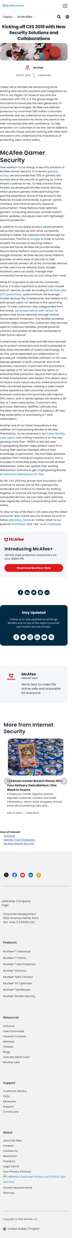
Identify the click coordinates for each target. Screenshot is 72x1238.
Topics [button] (8, 17)
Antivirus (9, 836)
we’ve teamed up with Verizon (34, 310)
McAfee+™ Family (14, 958)
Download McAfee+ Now (34, 568)
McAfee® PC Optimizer (17, 983)
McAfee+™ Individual (16, 951)
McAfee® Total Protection (19, 964)
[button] (67, 16)
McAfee (38, 67)
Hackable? (19, 524)
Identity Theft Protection (19, 840)
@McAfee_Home (19, 520)
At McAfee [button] (25, 17)
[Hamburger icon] (65, 6)
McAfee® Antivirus (14, 970)
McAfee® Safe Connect (18, 977)
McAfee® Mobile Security (19, 996)
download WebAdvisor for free (24, 474)
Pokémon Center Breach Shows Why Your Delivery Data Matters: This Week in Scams (35, 785)
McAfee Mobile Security (19, 843)
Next (64, 781)
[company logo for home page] (13, 5)
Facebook (54, 524)
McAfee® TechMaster (16, 990)
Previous (7, 781)
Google (35, 239)
